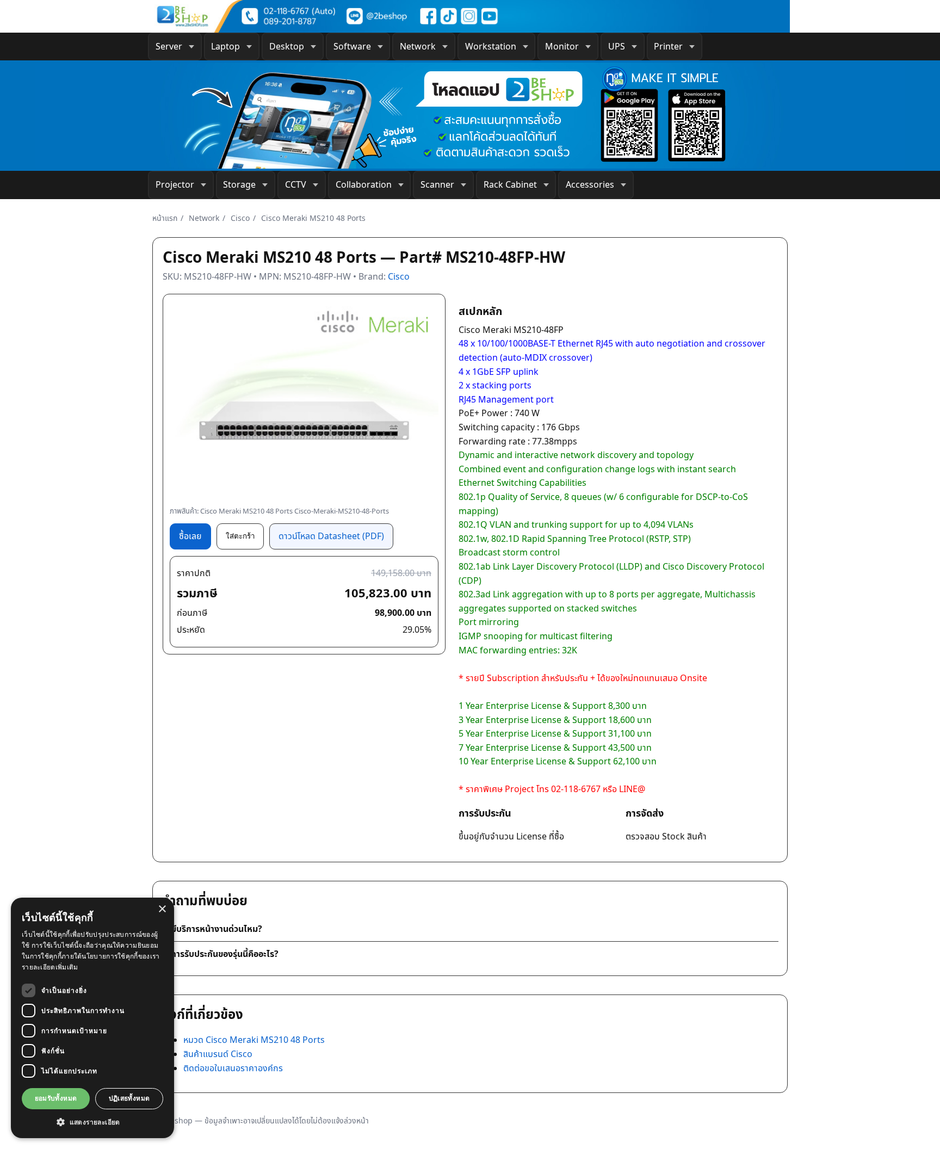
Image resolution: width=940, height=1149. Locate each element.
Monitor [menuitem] (562, 46)
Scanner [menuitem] (437, 184)
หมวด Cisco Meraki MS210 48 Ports (254, 1040)
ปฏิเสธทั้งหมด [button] (129, 1098)
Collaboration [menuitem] (364, 184)
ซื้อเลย (190, 536)
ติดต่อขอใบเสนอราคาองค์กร (233, 1068)
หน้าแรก (164, 218)
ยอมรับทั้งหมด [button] (56, 1098)
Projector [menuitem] (175, 184)
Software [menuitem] (352, 46)
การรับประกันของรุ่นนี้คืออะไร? (225, 954)
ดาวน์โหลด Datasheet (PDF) (331, 536)
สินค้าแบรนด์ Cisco (217, 1054)
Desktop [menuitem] (286, 46)
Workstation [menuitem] (490, 46)
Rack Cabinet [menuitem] (510, 184)
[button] (92, 1121)
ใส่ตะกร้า (240, 536)
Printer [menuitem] (668, 46)
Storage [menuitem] (239, 184)
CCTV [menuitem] (295, 184)
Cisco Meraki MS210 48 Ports (313, 218)
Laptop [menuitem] (225, 46)
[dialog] (92, 1018)
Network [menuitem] (418, 46)
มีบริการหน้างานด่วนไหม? (216, 929)
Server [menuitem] (169, 46)
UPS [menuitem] (616, 46)
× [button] (162, 909)
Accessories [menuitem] (590, 184)
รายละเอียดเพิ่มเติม (50, 967)
